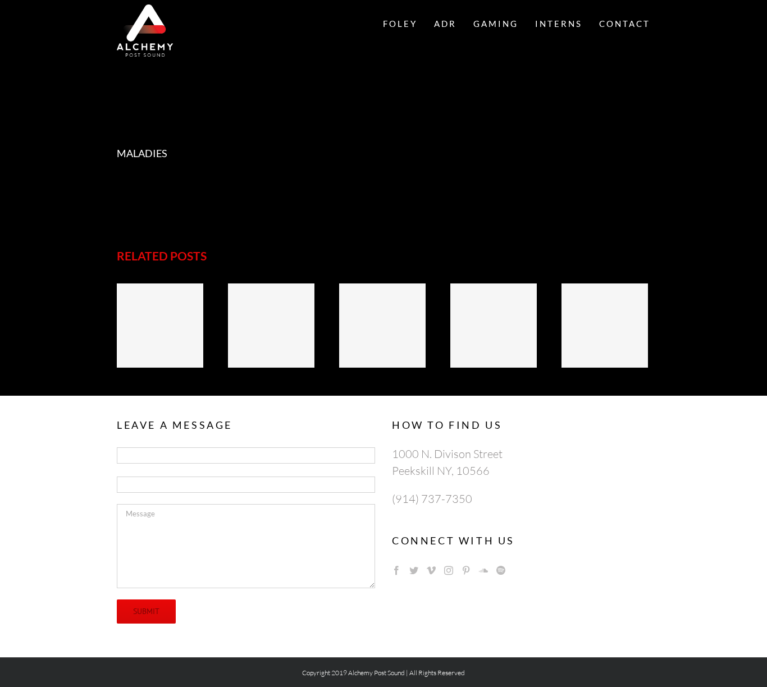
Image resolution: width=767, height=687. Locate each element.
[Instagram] (448, 570)
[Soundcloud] (483, 570)
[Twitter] (413, 570)
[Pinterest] (466, 570)
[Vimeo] (431, 570)
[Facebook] (396, 570)
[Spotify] (500, 570)
